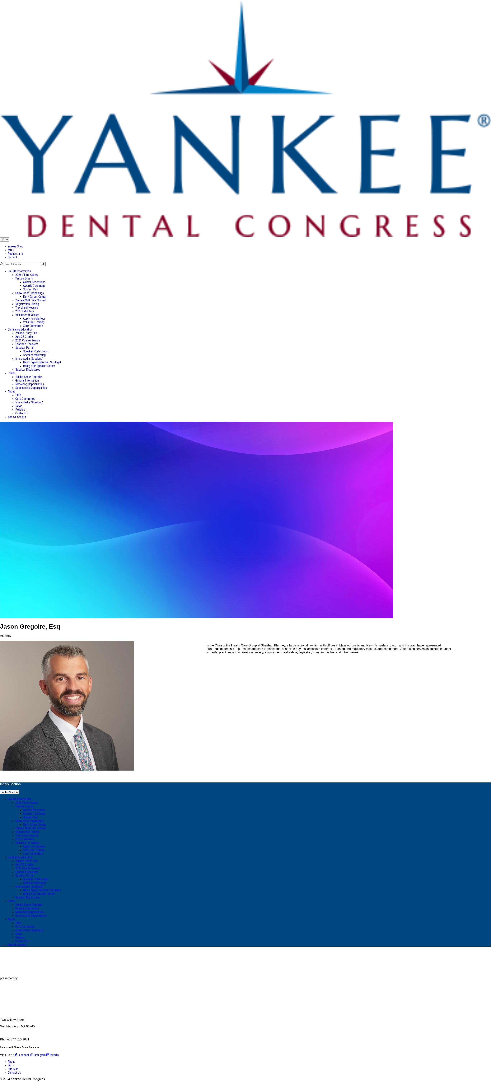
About (11, 391)
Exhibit (12, 373)
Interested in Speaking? (29, 358)
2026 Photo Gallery (26, 275)
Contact (12, 257)
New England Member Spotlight (42, 362)
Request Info (15, 254)
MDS (11, 250)
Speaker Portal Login (35, 351)
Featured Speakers (26, 344)
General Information (27, 380)
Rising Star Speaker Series (39, 366)
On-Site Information (19, 271)
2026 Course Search (27, 340)
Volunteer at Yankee (27, 315)
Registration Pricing (27, 304)
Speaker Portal (24, 348)
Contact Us (22, 413)
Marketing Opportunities (29, 384)
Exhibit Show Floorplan (28, 377)
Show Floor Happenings (29, 293)
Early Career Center (34, 296)
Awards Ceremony (34, 286)
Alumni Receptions (34, 282)
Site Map (13, 1069)
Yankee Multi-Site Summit (30, 300)
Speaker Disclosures (27, 369)
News (18, 406)
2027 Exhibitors (24, 311)
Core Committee (33, 326)
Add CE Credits (24, 337)
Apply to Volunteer (34, 318)
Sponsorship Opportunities (31, 388)
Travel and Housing (26, 307)
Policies (20, 409)
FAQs (18, 395)
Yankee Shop (15, 246)
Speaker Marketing (34, 355)
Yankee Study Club (26, 333)
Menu (5, 239)
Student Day (30, 289)
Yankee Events (24, 278)
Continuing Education (20, 329)
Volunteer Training (33, 322)
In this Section (10, 792)
